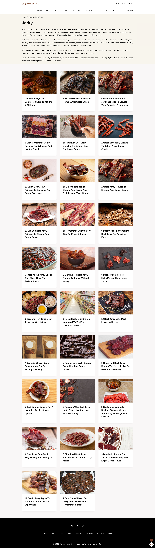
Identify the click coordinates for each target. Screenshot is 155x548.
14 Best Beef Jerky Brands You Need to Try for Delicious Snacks (76, 322)
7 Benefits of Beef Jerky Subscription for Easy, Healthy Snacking (37, 366)
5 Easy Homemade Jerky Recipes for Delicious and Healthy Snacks (38, 146)
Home (117, 3)
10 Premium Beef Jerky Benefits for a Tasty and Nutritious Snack (75, 146)
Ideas (48, 11)
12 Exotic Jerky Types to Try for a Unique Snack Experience (37, 501)
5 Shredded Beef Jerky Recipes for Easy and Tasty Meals (77, 457)
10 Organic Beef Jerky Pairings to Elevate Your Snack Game (37, 234)
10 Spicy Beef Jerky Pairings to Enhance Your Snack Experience (38, 190)
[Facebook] (72, 526)
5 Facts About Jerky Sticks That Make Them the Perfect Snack (38, 278)
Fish (69, 533)
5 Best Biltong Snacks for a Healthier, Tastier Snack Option (39, 410)
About (130, 3)
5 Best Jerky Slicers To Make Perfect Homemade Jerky (114, 278)
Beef (62, 533)
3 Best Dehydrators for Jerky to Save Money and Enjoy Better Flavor (114, 457)
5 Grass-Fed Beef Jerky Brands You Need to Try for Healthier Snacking (115, 366)
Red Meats (89, 533)
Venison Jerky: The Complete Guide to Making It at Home (38, 101)
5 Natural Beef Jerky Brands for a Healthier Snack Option (77, 366)
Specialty (100, 533)
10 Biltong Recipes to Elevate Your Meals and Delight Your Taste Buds (75, 190)
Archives (70, 544)
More (110, 533)
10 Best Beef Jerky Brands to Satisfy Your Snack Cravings (114, 146)
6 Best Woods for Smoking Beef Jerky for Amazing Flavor (115, 234)
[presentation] (39, 82)
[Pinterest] (83, 526)
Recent (124, 3)
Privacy (63, 544)
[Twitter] (77, 526)
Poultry (78, 533)
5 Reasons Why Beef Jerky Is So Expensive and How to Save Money (76, 410)
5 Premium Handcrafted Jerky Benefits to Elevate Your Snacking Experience (114, 101)
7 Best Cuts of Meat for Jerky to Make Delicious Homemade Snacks (75, 501)
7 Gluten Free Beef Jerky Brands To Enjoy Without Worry (76, 278)
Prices (39, 11)
